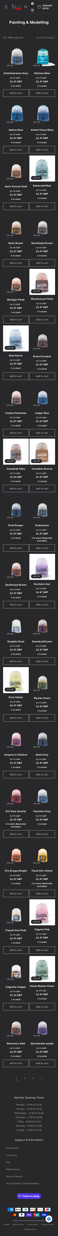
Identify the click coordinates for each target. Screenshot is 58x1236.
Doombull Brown (42, 641)
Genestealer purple (42, 1043)
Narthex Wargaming (27, 1220)
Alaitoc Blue (16, 129)
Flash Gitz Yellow (42, 870)
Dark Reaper (15, 525)
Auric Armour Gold (16, 186)
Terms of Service (14, 1176)
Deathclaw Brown (16, 584)
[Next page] (41, 1078)
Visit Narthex (12, 1148)
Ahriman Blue (42, 73)
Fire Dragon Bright (16, 870)
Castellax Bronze (42, 468)
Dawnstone (42, 525)
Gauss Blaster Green (42, 986)
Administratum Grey (16, 73)
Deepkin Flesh (15, 641)
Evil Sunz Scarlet (16, 811)
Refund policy (13, 1169)
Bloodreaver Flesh (42, 298)
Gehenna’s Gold (16, 1043)
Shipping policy (30, 1229)
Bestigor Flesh (16, 299)
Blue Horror (16, 355)
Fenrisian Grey (42, 811)
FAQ (8, 1162)
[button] (6, 6)
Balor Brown (16, 243)
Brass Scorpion (42, 356)
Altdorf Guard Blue (42, 129)
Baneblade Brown (42, 243)
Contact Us (11, 1155)
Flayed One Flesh (15, 930)
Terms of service (47, 1224)
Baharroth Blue (42, 185)
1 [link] (16, 1078)
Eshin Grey (42, 754)
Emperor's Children (15, 754)
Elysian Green (42, 698)
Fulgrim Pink (42, 929)
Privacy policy (32, 1224)
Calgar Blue (42, 413)
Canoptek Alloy (16, 468)
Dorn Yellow (16, 697)
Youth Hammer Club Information (22, 1183)
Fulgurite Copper (16, 986)
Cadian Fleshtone (15, 413)
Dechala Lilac (42, 584)
